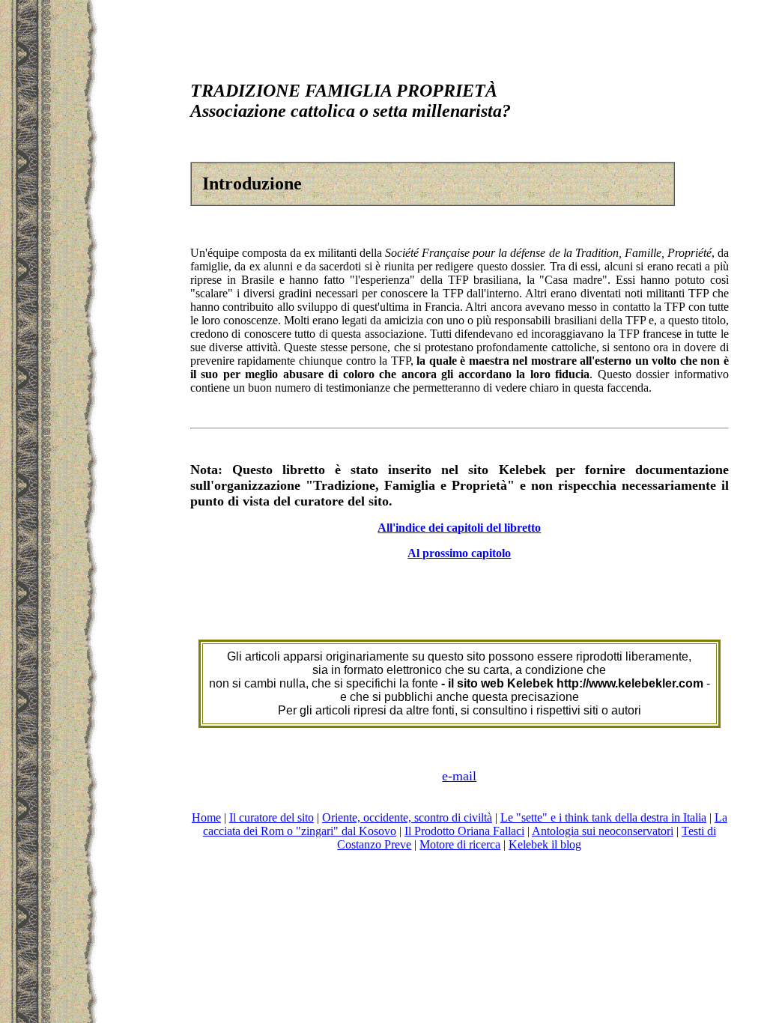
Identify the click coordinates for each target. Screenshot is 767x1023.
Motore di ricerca (459, 844)
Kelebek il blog (545, 844)
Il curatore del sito (271, 817)
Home (206, 817)
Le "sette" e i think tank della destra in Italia (603, 817)
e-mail (459, 775)
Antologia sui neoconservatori (602, 831)
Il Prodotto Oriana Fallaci (464, 831)
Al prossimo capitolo (459, 553)
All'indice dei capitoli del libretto (459, 527)
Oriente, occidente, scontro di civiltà (407, 817)
